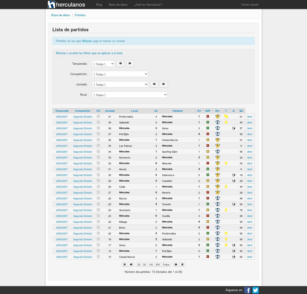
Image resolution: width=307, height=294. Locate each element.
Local (134, 110)
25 (139, 264)
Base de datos (118, 4)
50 (144, 264)
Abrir (249, 116)
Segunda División (82, 116)
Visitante (177, 110)
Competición (82, 110)
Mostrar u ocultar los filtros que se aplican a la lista (89, 53)
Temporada (62, 110)
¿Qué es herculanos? (148, 4)
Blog (99, 4)
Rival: (83, 94)
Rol (217, 110)
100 (151, 264)
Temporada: (79, 63)
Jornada (110, 110)
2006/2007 (62, 116)
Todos (166, 264)
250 (158, 264)
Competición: (78, 74)
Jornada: (81, 84)
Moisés (87, 41)
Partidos (80, 15)
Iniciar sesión (250, 4)
